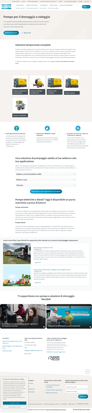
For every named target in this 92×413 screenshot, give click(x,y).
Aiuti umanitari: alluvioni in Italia (43, 247)
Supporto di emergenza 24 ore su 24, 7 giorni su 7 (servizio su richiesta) (23, 316)
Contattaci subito (7, 351)
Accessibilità (63, 404)
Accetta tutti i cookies (14, 403)
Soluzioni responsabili (32, 1)
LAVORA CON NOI (16, 1)
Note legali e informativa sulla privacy (32, 404)
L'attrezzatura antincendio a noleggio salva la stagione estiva (51, 269)
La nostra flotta (20, 5)
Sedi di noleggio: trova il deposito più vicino (12, 347)
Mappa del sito (72, 404)
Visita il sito (83, 396)
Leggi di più (38, 262)
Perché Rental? (44, 5)
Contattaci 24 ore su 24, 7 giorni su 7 (48, 1)
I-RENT (60, 1)
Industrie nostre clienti (32, 5)
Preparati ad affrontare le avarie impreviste (69, 316)
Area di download (29, 392)
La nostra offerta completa (70, 1)
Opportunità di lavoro (51, 393)
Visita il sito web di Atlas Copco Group (56, 409)
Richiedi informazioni (11, 33)
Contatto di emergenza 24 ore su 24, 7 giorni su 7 (12, 342)
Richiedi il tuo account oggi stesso (56, 352)
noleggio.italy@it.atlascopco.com (34, 350)
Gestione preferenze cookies (51, 404)
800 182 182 (27, 33)
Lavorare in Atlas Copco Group (54, 390)
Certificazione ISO (30, 389)
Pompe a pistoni (70, 93)
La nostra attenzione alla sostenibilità (52, 386)
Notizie (23, 1)
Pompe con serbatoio (19, 115)
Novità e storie (53, 5)
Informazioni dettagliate (66, 5)
